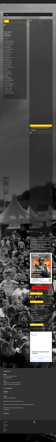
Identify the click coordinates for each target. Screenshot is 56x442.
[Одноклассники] (42, 297)
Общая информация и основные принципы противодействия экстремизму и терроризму (39, 318)
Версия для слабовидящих (42, 287)
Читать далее (10, 93)
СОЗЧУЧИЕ (34, 312)
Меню (7, 14)
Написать (41, 358)
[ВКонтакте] (36, 297)
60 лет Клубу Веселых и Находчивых (7, 33)
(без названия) (34, 314)
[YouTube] (32, 297)
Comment (6, 38)
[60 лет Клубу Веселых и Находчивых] (9, 27)
